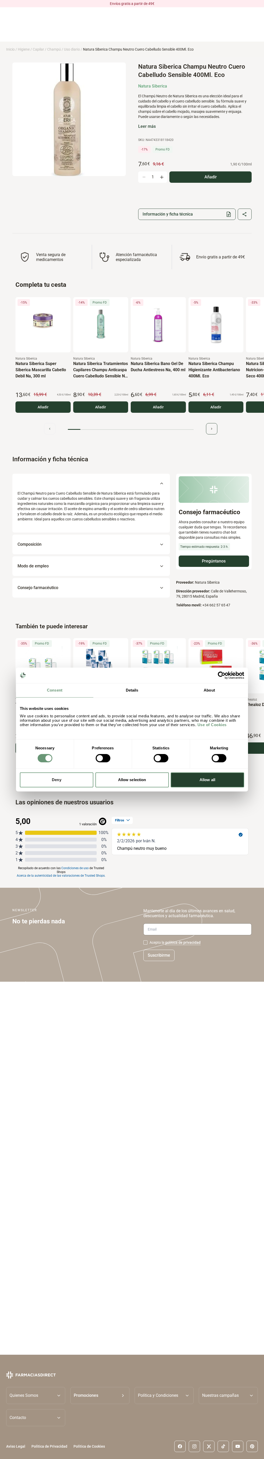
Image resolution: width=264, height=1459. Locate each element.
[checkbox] (145, 942)
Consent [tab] (54, 690)
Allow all (207, 780)
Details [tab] (132, 690)
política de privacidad (183, 942)
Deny (56, 780)
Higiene (24, 49)
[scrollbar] (131, 429)
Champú (54, 49)
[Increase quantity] (161, 177)
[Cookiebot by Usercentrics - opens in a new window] (221, 675)
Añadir (43, 407)
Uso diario (72, 49)
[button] (99, 1395)
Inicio (10, 49)
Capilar (38, 49)
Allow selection (132, 780)
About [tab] (209, 690)
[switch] (103, 758)
